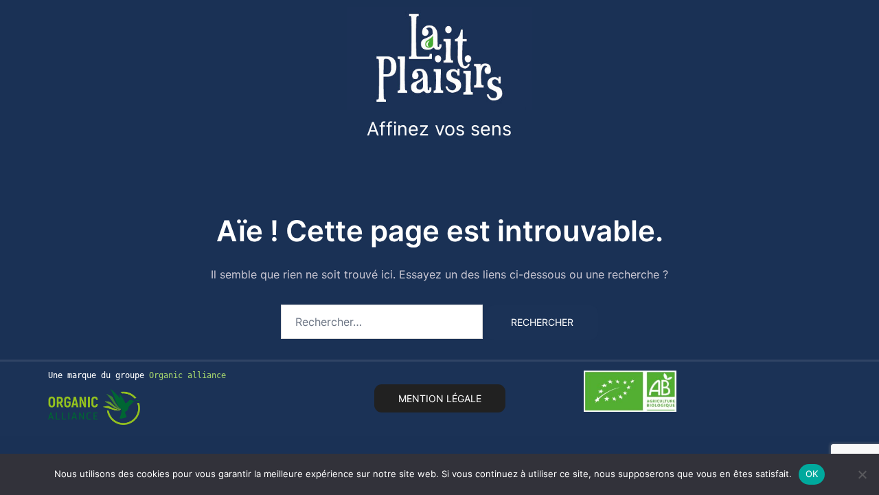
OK (812, 473)
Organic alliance (187, 375)
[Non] (862, 474)
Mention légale (439, 398)
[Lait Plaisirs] (439, 57)
